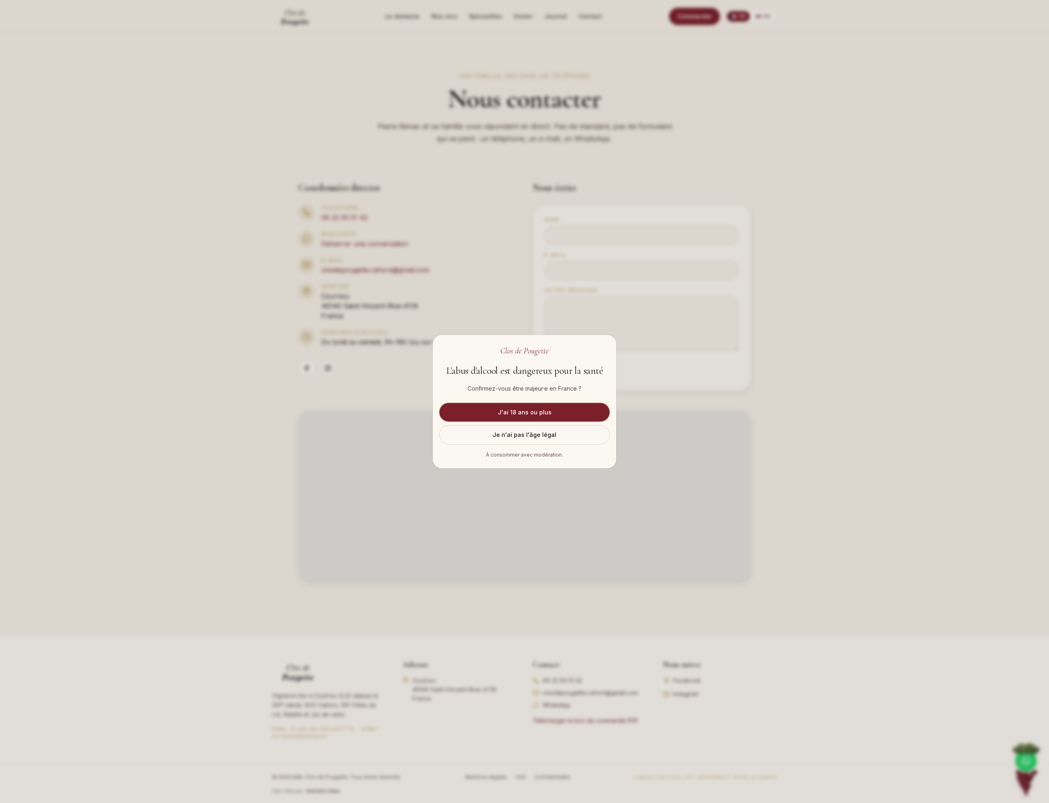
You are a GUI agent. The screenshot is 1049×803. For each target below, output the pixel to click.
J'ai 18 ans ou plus (525, 412)
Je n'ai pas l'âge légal (524, 434)
